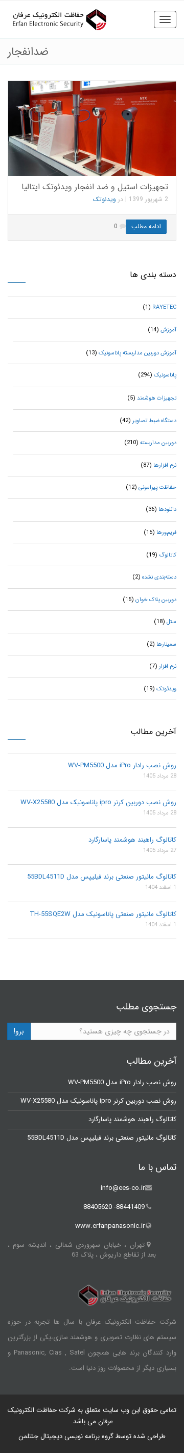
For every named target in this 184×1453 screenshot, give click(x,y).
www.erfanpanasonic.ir (110, 1226)
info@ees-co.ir (123, 1188)
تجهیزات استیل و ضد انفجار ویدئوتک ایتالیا (94, 187)
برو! (19, 1031)
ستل (171, 622)
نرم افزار (167, 666)
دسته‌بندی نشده (159, 577)
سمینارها (166, 644)
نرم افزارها (164, 465)
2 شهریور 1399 (148, 199)
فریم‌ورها (166, 532)
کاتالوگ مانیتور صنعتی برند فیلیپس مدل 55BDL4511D (101, 876)
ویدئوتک (104, 199)
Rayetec (164, 307)
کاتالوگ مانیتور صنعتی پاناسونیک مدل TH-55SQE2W (103, 914)
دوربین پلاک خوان (155, 599)
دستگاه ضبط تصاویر (154, 420)
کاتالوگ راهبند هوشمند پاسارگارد (132, 839)
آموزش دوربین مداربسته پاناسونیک (137, 353)
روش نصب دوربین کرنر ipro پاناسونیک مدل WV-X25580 (98, 802)
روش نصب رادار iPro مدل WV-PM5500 (122, 765)
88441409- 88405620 (114, 1207)
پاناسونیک (165, 375)
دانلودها (167, 509)
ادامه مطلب (146, 226)
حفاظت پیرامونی (157, 487)
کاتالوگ (167, 555)
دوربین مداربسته (158, 443)
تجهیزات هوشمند (156, 398)
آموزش (168, 330)
